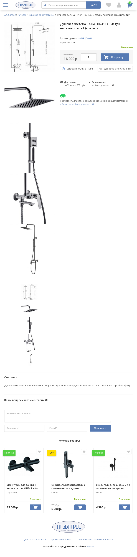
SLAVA (90, 546)
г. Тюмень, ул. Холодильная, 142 (77, 104)
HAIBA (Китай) (85, 38)
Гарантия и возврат (61, 539)
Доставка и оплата (35, 539)
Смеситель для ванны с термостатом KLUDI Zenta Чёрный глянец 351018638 (22, 486)
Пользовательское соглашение (95, 539)
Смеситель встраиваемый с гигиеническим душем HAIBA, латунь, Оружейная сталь (68, 486)
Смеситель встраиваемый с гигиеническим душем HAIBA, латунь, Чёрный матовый (113, 486)
